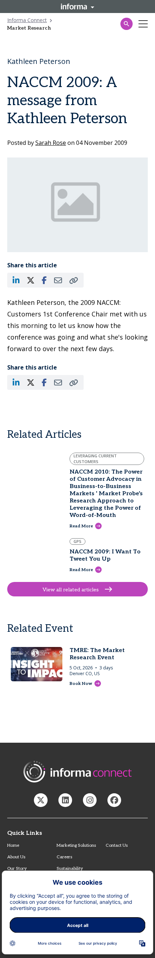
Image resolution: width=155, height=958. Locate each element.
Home (13, 845)
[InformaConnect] (41, 800)
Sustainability (70, 868)
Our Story (17, 868)
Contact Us (117, 845)
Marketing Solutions (76, 845)
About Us (16, 857)
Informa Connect (27, 20)
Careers (64, 857)
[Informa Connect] (65, 800)
